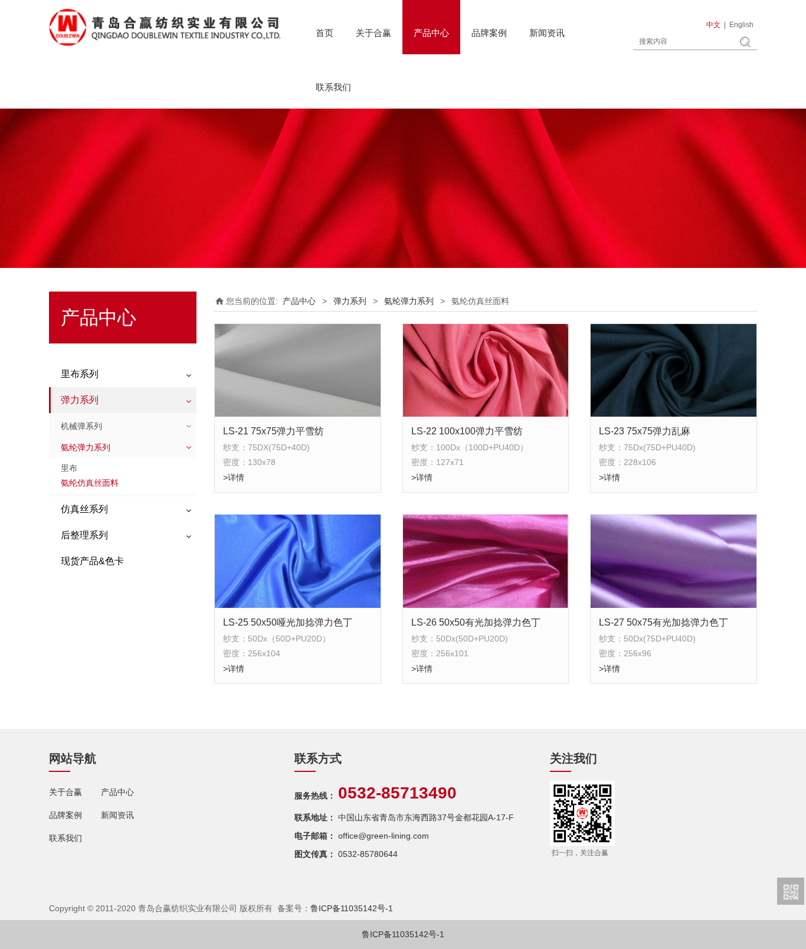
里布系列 (80, 374)
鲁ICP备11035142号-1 (351, 908)
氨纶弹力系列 (85, 447)
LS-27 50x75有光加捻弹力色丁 (663, 622)
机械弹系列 (81, 426)
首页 (324, 33)
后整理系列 (84, 535)
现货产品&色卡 (92, 561)
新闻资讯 (547, 33)
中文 (713, 25)
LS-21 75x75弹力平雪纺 (273, 431)
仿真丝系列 (84, 509)
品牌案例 (489, 33)
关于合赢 (373, 33)
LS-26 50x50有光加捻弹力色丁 (475, 622)
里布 (69, 468)
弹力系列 (80, 400)
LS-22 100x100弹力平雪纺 (467, 431)
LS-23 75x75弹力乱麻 (644, 431)
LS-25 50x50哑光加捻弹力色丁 (287, 622)
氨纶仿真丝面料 (90, 482)
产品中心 (431, 33)
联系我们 (333, 87)
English (741, 25)
